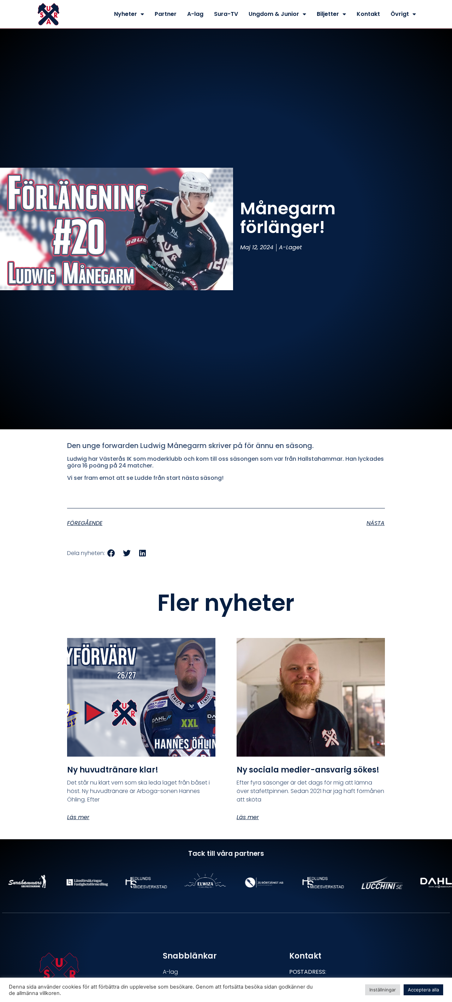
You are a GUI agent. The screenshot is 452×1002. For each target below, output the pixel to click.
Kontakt (368, 14)
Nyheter (125, 14)
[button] (111, 553)
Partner (166, 14)
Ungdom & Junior (274, 14)
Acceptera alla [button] (423, 989)
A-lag (195, 14)
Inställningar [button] (382, 989)
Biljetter (328, 14)
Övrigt (400, 14)
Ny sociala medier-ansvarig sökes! (308, 769)
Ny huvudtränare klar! (112, 769)
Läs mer (78, 817)
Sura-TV (226, 14)
